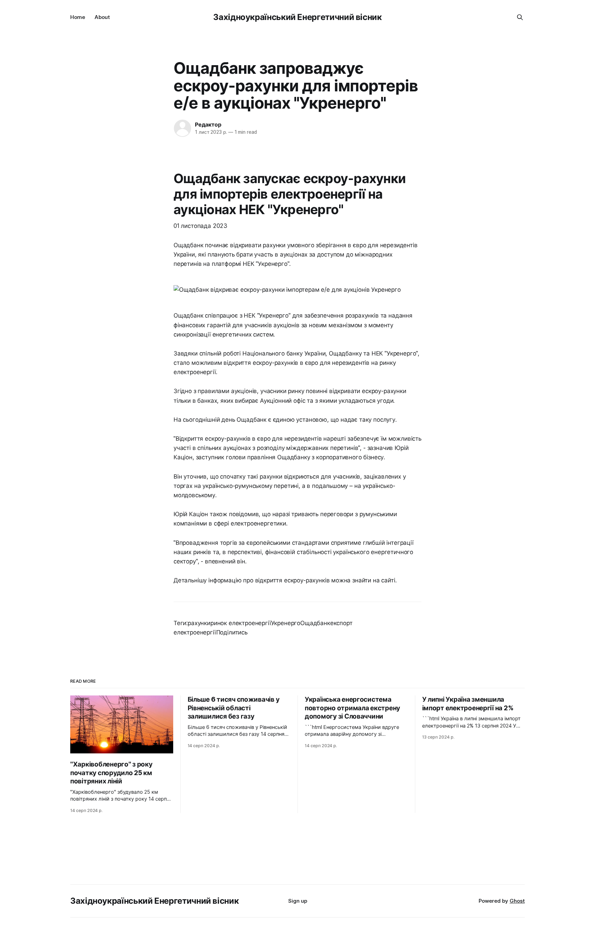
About (102, 17)
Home (77, 17)
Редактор (208, 124)
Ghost (517, 901)
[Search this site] (519, 17)
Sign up (297, 901)
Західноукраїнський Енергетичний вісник (297, 17)
